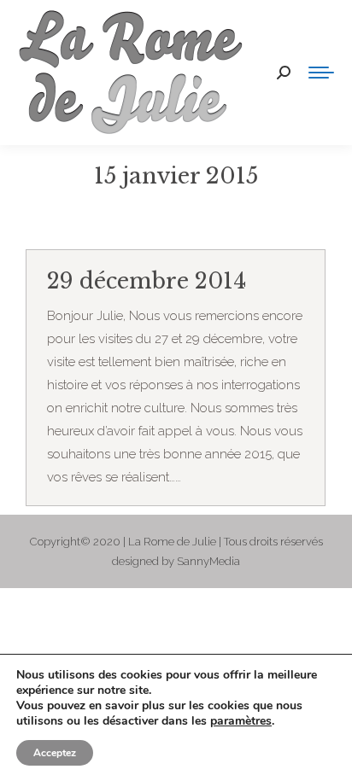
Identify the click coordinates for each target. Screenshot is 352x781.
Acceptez (54, 753)
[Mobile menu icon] (321, 72)
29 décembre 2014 (146, 281)
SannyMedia (208, 561)
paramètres (241, 721)
